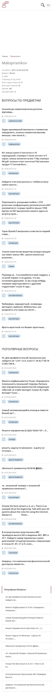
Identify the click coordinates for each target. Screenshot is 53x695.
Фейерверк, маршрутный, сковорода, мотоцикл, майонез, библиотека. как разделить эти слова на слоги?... (22, 306)
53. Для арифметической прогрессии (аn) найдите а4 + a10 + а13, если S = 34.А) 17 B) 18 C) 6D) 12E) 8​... (25, 360)
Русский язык (14, 194)
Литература (13, 243)
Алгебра (12, 439)
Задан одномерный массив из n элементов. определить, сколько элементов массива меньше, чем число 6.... (25, 132)
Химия (11, 266)
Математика (13, 173)
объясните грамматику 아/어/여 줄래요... (23, 468)
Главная (5, 56)
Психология (13, 573)
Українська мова (15, 121)
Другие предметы (15, 460)
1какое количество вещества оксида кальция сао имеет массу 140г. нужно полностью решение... (26, 254)
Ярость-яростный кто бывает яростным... (23, 327)
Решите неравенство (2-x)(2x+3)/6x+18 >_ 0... (25, 430)
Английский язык (15, 295)
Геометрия (13, 553)
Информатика (14, 144)
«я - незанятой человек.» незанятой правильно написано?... (21, 487)
